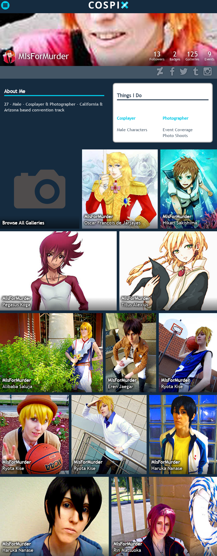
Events (209, 56)
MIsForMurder (44, 56)
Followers (157, 56)
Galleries (192, 56)
